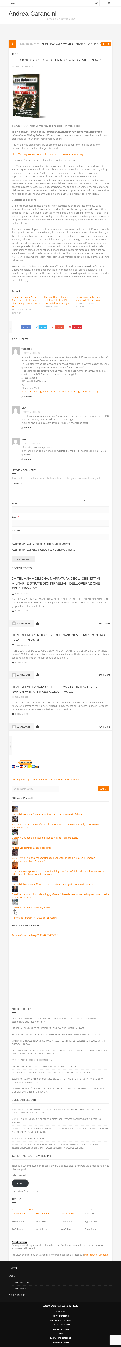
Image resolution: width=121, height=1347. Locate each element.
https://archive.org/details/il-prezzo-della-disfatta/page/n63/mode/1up (59, 391)
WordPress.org (17, 1294)
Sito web (16, 530)
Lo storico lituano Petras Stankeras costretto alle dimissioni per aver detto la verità (26, 301)
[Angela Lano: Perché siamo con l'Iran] (15, 844)
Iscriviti (20, 1183)
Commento (19, 483)
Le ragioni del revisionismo (60, 18)
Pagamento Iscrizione (60, 1338)
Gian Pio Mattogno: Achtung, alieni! (31, 907)
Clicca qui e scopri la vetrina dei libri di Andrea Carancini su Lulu (46, 779)
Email (15, 517)
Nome (15, 503)
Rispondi (28, 396)
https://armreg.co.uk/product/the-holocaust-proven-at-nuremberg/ (48, 154)
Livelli (60, 1333)
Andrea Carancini (33, 13)
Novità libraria (36, 1138)
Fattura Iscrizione (60, 1329)
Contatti (60, 1311)
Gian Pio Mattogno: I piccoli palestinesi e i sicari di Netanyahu (45, 837)
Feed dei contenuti (19, 1282)
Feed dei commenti (18, 1288)
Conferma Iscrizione (60, 1325)
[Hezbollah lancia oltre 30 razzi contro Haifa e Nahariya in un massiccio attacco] (15, 881)
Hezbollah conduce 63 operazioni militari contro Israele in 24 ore (47, 814)
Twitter (96, 3)
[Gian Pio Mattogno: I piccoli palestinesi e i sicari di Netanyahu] (15, 834)
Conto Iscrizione (60, 1316)
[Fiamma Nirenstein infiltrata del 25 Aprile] (15, 914)
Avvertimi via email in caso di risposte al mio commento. (41, 544)
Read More (104, 623)
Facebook (103, 3)
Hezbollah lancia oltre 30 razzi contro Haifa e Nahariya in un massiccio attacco (54, 884)
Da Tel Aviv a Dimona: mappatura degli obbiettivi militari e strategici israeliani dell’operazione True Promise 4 (56, 583)
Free (17, 53)
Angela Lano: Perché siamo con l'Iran (32, 847)
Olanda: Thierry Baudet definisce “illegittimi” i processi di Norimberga (56, 300)
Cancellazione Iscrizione (60, 1320)
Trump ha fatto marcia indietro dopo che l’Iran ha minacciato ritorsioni (51, 1072)
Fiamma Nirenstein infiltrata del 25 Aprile (34, 917)
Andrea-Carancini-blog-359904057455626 (35, 935)
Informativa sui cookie (96, 1254)
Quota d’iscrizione (60, 1342)
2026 (31, 1209)
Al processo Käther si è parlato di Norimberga (88, 298)
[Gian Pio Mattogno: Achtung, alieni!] (15, 904)
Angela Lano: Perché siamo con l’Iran (32, 1060)
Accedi (12, 1276)
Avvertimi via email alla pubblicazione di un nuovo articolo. (43, 549)
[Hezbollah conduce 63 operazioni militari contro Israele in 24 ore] (15, 811)
